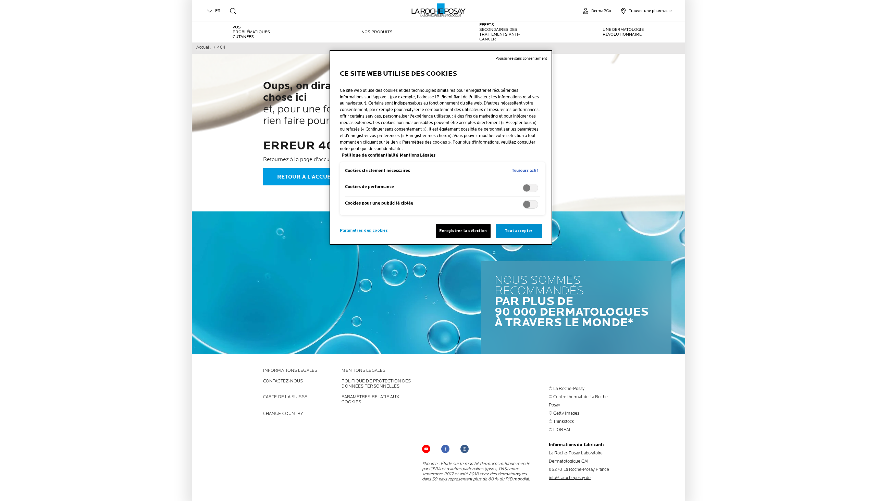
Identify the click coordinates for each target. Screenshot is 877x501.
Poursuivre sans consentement (521, 58)
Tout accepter (518, 231)
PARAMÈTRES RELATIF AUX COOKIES (370, 399)
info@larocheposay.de (570, 477)
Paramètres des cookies (364, 230)
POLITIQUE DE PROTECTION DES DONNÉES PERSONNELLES (376, 384)
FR (218, 10)
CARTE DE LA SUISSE (285, 397)
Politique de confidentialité (370, 155)
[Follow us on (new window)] (445, 449)
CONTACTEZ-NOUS (283, 381)
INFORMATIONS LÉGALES (290, 370)
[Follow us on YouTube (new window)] (426, 449)
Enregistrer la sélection (463, 231)
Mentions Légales (363, 370)
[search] (233, 11)
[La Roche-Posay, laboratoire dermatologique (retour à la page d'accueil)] (439, 10)
